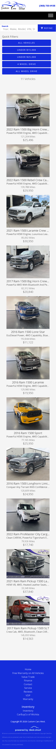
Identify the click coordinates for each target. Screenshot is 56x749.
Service (28, 687)
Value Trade (28, 676)
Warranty (28, 699)
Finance (28, 680)
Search (5, 26)
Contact (28, 684)
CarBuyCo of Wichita (28, 714)
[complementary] (47, 740)
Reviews (28, 691)
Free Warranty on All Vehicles (28, 673)
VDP (28, 695)
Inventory (28, 710)
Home (28, 669)
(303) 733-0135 (47, 5)
